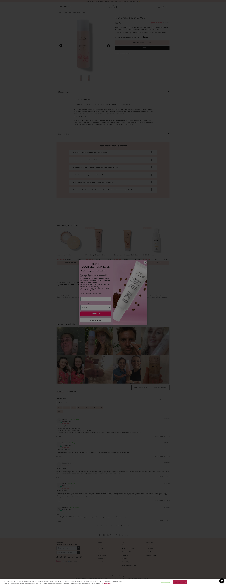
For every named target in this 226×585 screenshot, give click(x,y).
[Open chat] (221, 580)
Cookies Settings (165, 582)
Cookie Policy (107, 583)
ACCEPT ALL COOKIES (180, 582)
